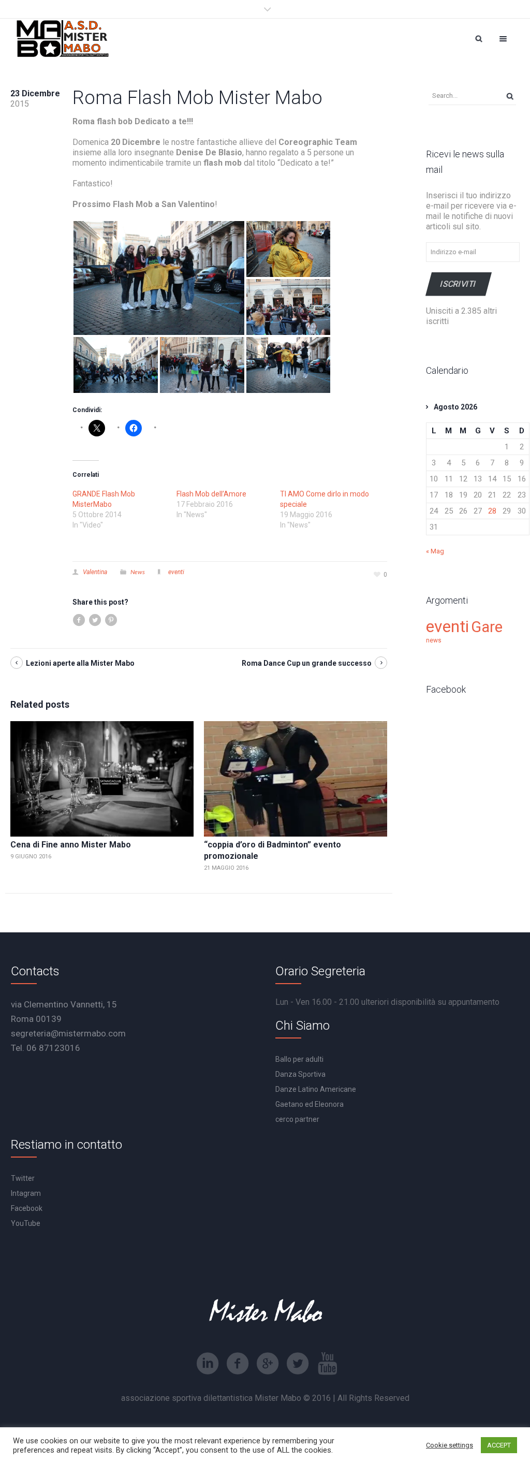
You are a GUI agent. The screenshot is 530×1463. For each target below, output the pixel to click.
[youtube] (327, 1363)
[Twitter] (297, 1363)
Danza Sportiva (300, 1074)
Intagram (26, 1193)
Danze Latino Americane (315, 1089)
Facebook (26, 1208)
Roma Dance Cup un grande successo (307, 663)
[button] (158, 278)
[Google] (267, 1363)
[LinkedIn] (207, 1363)
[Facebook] (237, 1363)
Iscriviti (458, 284)
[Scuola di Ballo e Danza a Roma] (63, 38)
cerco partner (297, 1119)
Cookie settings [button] (449, 1445)
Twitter (23, 1178)
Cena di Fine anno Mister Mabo (70, 845)
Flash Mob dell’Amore (211, 494)
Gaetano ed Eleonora (309, 1104)
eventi (176, 572)
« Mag (435, 551)
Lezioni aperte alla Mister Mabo (80, 663)
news (433, 640)
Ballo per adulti (299, 1059)
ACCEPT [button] (499, 1445)
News (137, 572)
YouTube (25, 1223)
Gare (487, 627)
